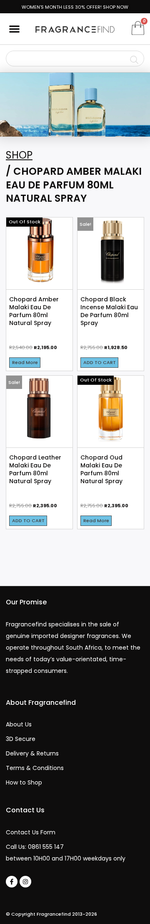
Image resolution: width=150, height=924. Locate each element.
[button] (14, 28)
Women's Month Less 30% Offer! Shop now (75, 7)
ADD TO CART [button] (99, 362)
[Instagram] (25, 881)
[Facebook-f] (12, 881)
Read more (25, 362)
